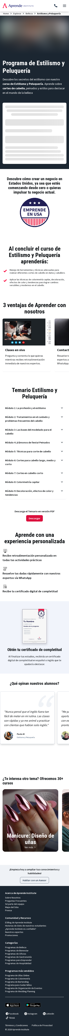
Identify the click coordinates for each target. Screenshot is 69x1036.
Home (6, 13)
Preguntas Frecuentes (16, 900)
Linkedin (50, 1013)
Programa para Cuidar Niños (18, 985)
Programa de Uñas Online (17, 975)
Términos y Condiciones (16, 1025)
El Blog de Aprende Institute (18, 922)
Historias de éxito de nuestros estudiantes (25, 925)
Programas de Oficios (15, 953)
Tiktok (12, 1017)
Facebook (14, 1013)
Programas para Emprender (18, 960)
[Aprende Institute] (18, 5)
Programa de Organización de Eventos (23, 988)
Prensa (8, 910)
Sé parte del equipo (14, 904)
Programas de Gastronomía (18, 956)
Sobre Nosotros (13, 897)
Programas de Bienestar (17, 950)
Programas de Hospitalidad (18, 963)
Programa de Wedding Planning (20, 991)
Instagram (32, 1013)
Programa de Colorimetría (17, 978)
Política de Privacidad (42, 1025)
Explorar (17, 13)
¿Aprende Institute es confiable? (20, 928)
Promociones (11, 935)
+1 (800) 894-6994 (56, 5)
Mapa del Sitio (12, 907)
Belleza (29, 13)
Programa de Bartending (17, 981)
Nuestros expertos (14, 932)
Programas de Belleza (15, 947)
